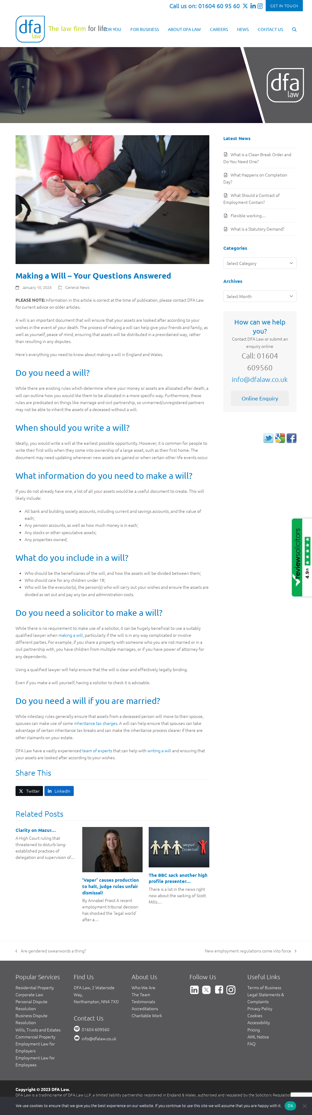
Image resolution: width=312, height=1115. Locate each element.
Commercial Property (35, 1037)
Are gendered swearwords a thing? (51, 951)
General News (77, 287)
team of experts (97, 750)
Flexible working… (248, 215)
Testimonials (143, 1001)
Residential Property (35, 987)
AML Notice (258, 1037)
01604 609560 (95, 1029)
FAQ (251, 1044)
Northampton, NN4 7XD (96, 1001)
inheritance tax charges (95, 723)
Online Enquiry (260, 398)
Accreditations (145, 1008)
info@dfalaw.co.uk (260, 379)
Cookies (254, 1015)
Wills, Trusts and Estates (38, 1030)
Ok (290, 1105)
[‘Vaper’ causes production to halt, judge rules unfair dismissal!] (112, 849)
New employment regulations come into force (248, 951)
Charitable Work (147, 1015)
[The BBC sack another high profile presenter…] (179, 846)
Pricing (253, 1030)
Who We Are (143, 987)
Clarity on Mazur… (36, 830)
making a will (70, 635)
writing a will (159, 750)
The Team (141, 994)
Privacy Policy (259, 1008)
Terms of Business (264, 987)
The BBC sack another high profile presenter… (178, 878)
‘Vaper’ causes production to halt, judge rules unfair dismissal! (110, 886)
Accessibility (258, 1022)
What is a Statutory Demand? (257, 229)
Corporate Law (29, 994)
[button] (294, 28)
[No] (304, 1106)
